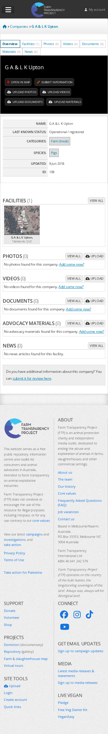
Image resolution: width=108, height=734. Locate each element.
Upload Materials (67, 102)
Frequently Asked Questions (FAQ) (80, 502)
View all (97, 200)
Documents (93, 43)
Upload (97, 256)
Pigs (54, 152)
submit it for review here (32, 378)
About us (65, 472)
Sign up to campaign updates (80, 651)
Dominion (23, 644)
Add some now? (71, 264)
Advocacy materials (32, 323)
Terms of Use (14, 560)
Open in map (20, 82)
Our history (67, 486)
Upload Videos (58, 92)
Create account (15, 699)
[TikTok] (89, 614)
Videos (70, 43)
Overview (9, 43)
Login (8, 692)
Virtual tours (13, 665)
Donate (9, 610)
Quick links (12, 706)
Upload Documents (27, 102)
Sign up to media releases (78, 682)
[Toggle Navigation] (8, 10)
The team (65, 479)
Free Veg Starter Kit (72, 709)
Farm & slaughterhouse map (26, 658)
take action (12, 544)
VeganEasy (66, 716)
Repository (19, 651)
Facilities (30, 43)
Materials (11, 51)
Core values (67, 493)
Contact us (66, 519)
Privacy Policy (14, 553)
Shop (8, 624)
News (31, 51)
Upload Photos (24, 92)
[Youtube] (64, 627)
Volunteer (11, 617)
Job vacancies (68, 512)
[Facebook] (64, 614)
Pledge (63, 702)
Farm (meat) (59, 141)
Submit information (57, 82)
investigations (15, 539)
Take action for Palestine (23, 572)
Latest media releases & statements (76, 673)
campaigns (34, 534)
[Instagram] (77, 614)
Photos (51, 43)
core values (41, 520)
